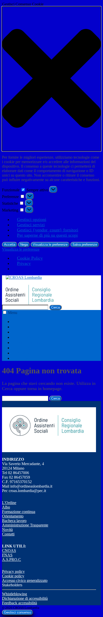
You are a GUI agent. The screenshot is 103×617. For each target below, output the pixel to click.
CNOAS (9, 550)
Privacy (24, 263)
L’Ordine (25, 321)
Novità (23, 352)
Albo (21, 326)
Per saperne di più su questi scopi (47, 235)
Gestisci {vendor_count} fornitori (47, 229)
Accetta (9, 244)
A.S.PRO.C (11, 559)
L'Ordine (9, 503)
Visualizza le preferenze (50, 244)
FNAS (7, 555)
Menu (12, 312)
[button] (51, 78)
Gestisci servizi (31, 224)
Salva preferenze (84, 244)
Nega (24, 244)
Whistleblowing (14, 594)
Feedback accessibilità (19, 603)
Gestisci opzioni (31, 219)
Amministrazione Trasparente (25, 525)
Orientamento (29, 337)
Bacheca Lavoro (31, 342)
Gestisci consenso (17, 612)
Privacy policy (13, 571)
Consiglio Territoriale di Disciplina (48, 347)
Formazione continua (36, 331)
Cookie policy (13, 576)
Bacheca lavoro (14, 520)
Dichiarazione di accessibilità (25, 598)
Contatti (24, 358)
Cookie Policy (30, 258)
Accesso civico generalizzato (25, 580)
